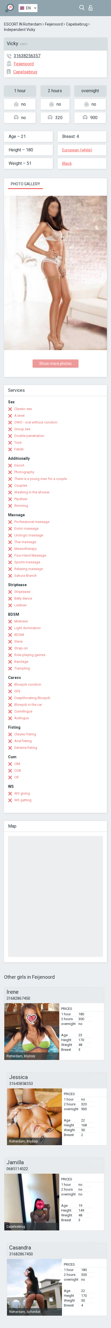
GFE (17, 691)
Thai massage (25, 542)
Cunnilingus (23, 711)
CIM (17, 764)
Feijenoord (54, 24)
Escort (19, 465)
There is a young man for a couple (40, 479)
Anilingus (21, 718)
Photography (24, 472)
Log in (92, 6)
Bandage (21, 662)
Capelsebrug (77, 24)
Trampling (22, 668)
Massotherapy (25, 549)
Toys (18, 442)
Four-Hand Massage (30, 555)
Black (67, 163)
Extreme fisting (25, 748)
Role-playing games (29, 655)
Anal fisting (23, 741)
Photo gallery (25, 184)
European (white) (77, 150)
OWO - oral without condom (35, 422)
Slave (18, 641)
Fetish (19, 449)
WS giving (22, 793)
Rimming (21, 506)
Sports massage (27, 562)
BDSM (19, 635)
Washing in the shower (32, 492)
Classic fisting (25, 734)
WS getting (23, 800)
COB (17, 770)
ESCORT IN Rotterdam (23, 24)
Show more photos (55, 363)
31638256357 (27, 55)
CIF (16, 777)
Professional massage (31, 522)
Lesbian (20, 605)
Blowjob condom (27, 684)
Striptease (22, 592)
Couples (20, 485)
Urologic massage (28, 535)
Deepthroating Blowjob (32, 698)
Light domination (27, 628)
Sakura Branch (25, 576)
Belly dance (23, 598)
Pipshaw (20, 499)
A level (19, 416)
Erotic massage (26, 528)
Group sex (22, 429)
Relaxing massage (28, 569)
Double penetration (29, 436)
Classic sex (23, 409)
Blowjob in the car (28, 705)
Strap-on (21, 648)
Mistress (21, 621)
